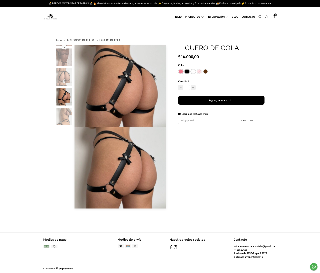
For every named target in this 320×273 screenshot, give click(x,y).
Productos (193, 16)
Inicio (178, 16)
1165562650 (240, 250)
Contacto (248, 16)
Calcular (247, 120)
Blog (235, 16)
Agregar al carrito (221, 100)
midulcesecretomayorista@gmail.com (255, 246)
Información (216, 16)
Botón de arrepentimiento (248, 257)
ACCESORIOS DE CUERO (81, 40)
